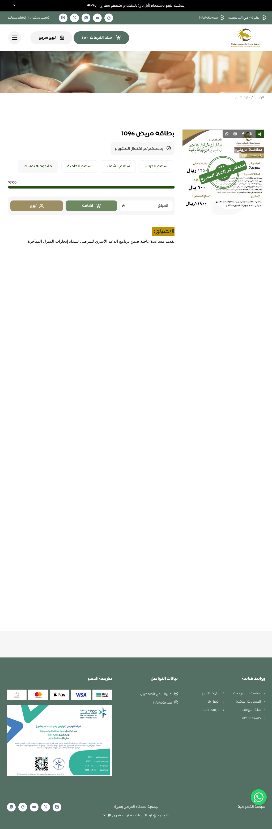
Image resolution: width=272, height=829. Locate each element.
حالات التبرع (242, 97)
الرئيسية (259, 97)
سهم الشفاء (118, 166)
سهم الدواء (156, 166)
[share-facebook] (243, 134)
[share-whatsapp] (227, 134)
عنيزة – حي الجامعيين (156, 694)
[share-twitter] (251, 134)
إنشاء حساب (17, 18)
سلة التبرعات (252, 710)
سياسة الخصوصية (247, 693)
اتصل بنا (214, 702)
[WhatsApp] (86, 18)
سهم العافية (79, 166)
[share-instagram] (235, 134)
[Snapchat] (108, 18)
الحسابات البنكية (249, 702)
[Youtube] (97, 18)
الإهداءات (211, 710)
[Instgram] (63, 18)
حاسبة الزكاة (252, 718)
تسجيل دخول (39, 18)
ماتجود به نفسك (38, 166)
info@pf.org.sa (208, 18)
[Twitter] (74, 18)
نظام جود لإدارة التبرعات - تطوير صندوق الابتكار (136, 815)
